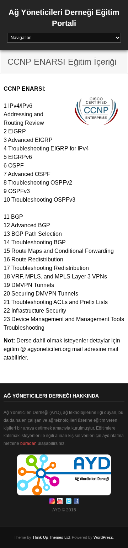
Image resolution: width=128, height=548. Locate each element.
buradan (28, 443)
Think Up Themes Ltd (51, 537)
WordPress (103, 537)
